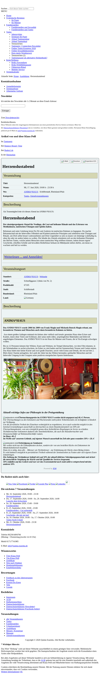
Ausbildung (24, 76)
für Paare (15, 20)
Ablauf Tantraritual (19, 41)
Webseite (43, 276)
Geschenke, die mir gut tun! (17, 515)
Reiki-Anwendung (19, 62)
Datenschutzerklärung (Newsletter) (16, 128)
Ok (21, 672)
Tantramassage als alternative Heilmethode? (29, 58)
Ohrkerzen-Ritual (18, 67)
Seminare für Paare (19, 37)
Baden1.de (8, 150)
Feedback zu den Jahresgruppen (19, 578)
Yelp (8, 585)
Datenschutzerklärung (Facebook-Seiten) (23, 609)
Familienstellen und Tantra (22, 30)
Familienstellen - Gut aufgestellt (19, 510)
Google (9, 587)
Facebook (10, 580)
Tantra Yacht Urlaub (14, 520)
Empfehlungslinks (13, 567)
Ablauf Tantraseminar (20, 39)
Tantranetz (8, 141)
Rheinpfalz (10, 155)
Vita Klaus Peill (12, 558)
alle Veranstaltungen (14, 619)
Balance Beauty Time (13, 146)
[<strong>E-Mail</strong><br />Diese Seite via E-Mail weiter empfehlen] (64, 161)
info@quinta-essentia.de (26, 131)
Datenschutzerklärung (15, 604)
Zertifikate (10, 560)
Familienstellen (12, 25)
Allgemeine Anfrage (14, 91)
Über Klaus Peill (13, 556)
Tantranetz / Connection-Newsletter (26, 46)
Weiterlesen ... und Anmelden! (23, 256)
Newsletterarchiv (12, 118)
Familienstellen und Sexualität (23, 27)
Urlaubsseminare (13, 626)
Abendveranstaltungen (39, 196)
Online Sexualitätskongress (22, 51)
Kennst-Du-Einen (13, 582)
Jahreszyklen (16, 34)
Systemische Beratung (15, 18)
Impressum (10, 597)
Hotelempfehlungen (14, 565)
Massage (9, 633)
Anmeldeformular (13, 86)
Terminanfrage (12, 89)
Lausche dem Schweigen (16, 501)
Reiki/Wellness (12, 60)
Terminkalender (12, 72)
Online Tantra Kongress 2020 (23, 48)
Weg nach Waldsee (14, 563)
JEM (54, 468)
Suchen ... (5, 8)
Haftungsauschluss (14, 602)
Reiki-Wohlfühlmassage (21, 65)
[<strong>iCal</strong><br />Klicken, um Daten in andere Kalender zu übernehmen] (90, 161)
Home (8, 15)
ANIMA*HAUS (31, 192)
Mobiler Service (18, 69)
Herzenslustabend (13, 496)
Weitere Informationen (10, 672)
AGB (8, 599)
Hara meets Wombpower (21, 53)
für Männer (16, 23)
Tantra (8, 32)
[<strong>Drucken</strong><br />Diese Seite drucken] (75, 161)
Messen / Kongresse (14, 631)
